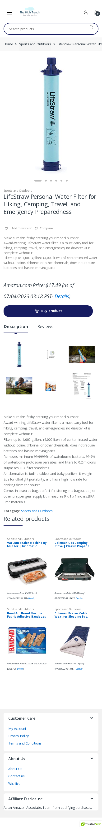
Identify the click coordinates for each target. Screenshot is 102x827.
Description (16, 326)
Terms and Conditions (25, 743)
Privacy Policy (18, 736)
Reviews (45, 326)
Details (62, 296)
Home (8, 44)
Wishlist (14, 783)
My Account (17, 728)
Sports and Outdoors (35, 44)
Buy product (51, 310)
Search (91, 28)
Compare (46, 228)
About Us (15, 768)
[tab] (16, 328)
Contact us (16, 776)
